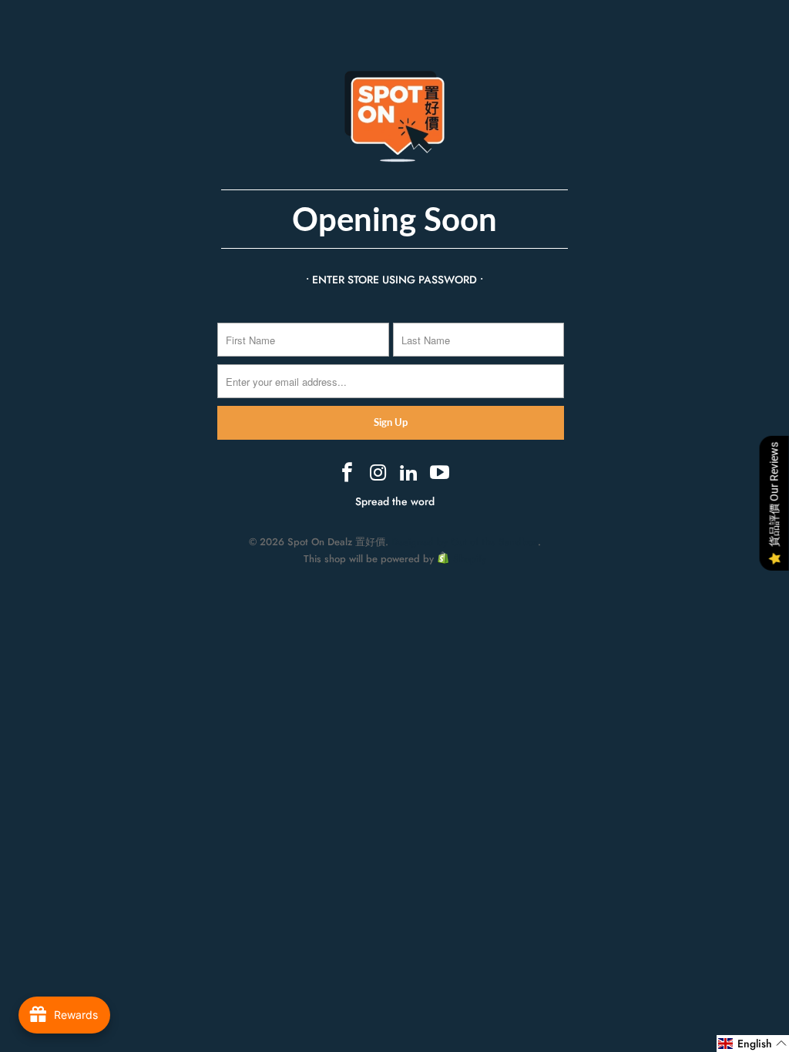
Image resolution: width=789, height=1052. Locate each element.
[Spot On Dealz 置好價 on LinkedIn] (409, 473)
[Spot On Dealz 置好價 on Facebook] (348, 473)
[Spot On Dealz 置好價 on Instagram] (378, 473)
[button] (753, 1043)
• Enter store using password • (394, 279)
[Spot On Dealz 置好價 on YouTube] (440, 473)
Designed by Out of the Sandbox (464, 541)
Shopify (469, 558)
